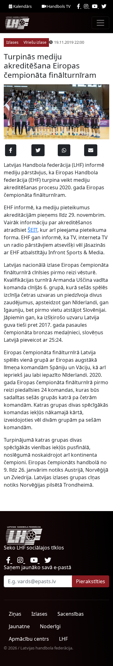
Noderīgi (50, 626)
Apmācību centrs (29, 638)
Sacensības (70, 613)
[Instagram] (86, 6)
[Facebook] (79, 6)
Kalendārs (22, 6)
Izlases (39, 613)
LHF (63, 638)
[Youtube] (95, 6)
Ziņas (15, 613)
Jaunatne (19, 626)
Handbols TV (58, 6)
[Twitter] (103, 6)
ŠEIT (32, 229)
